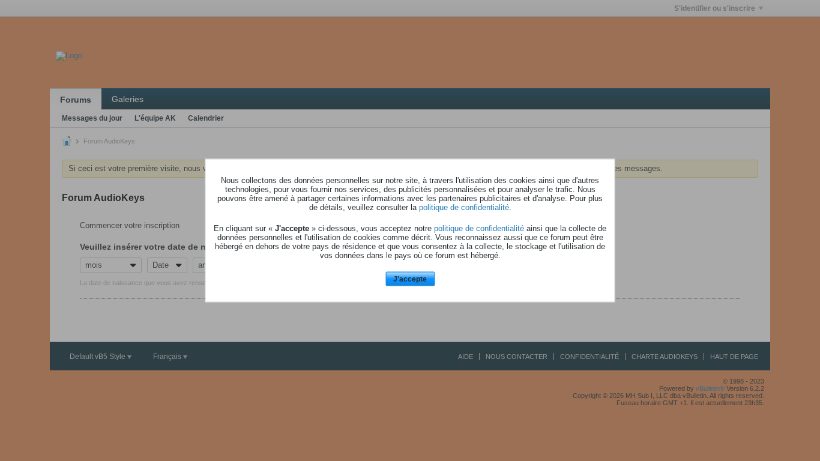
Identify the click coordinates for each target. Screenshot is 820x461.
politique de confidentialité (464, 206)
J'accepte (410, 278)
